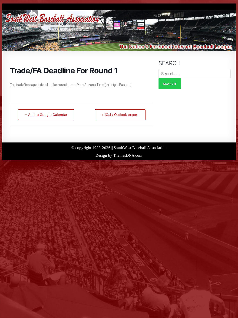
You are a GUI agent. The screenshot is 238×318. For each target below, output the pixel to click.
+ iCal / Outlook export (120, 114)
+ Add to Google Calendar (46, 114)
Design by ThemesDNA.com (119, 155)
